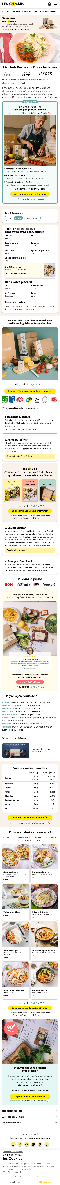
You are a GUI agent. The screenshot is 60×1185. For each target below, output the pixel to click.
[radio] (3, 29)
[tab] (49, 4)
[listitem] (30, 750)
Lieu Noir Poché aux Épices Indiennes (40, 11)
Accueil (5, 11)
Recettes (16, 11)
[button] (30, 1111)
